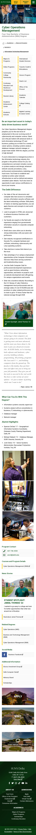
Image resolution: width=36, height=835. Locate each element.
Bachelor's (8, 47)
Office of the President (10, 796)
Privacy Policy (22, 829)
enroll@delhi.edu (13, 555)
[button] (9, 783)
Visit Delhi (26, 796)
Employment (9, 799)
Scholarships (18, 816)
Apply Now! (16, 2)
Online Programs (18, 814)
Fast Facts (9, 794)
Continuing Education (19, 819)
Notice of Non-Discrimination (23, 831)
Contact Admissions (27, 801)
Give (8, 801)
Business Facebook (15, 654)
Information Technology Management (16, 51)
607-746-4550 (12, 551)
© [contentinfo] (5, 829)
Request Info (26, 2)
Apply (26, 794)
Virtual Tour (26, 799)
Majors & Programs (21, 43)
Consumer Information (9, 803)
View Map (17, 779)
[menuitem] (9, 60)
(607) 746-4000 (18, 777)
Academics (10, 43)
